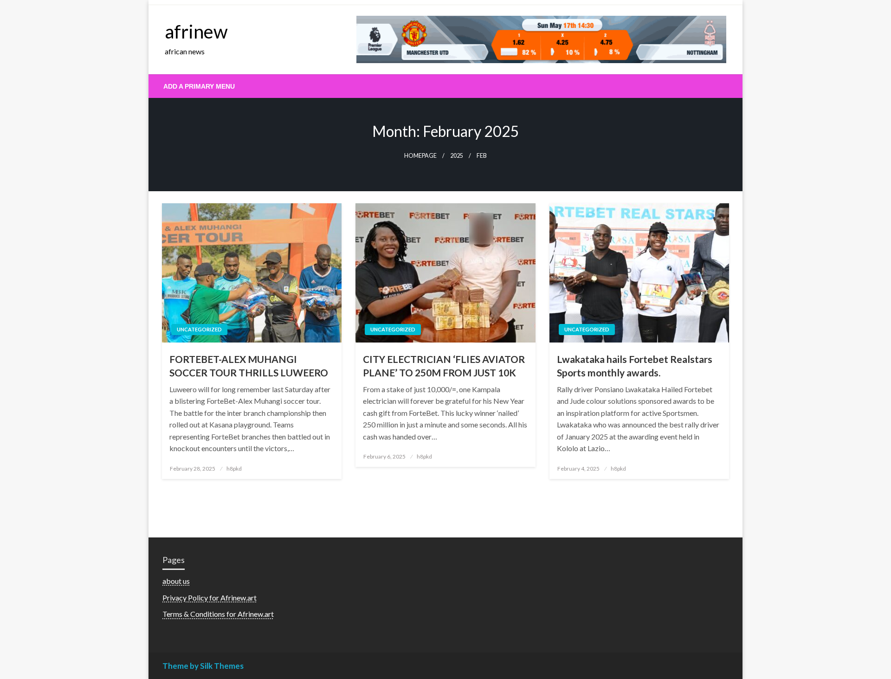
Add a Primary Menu (199, 86)
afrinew (196, 31)
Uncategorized (199, 329)
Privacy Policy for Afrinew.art (209, 597)
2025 (456, 155)
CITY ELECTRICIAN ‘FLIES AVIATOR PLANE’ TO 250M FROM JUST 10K (444, 365)
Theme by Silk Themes (203, 666)
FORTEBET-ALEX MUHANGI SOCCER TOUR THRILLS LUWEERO (248, 365)
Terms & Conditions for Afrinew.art (218, 613)
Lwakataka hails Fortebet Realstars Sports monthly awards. (634, 365)
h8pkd (234, 468)
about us (176, 580)
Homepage (420, 155)
